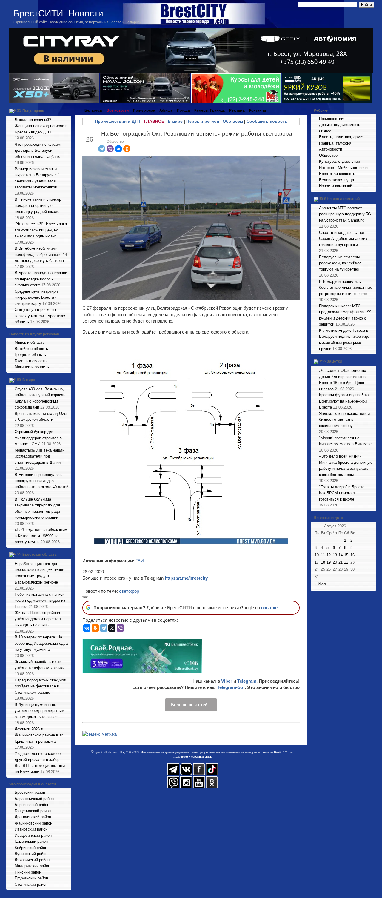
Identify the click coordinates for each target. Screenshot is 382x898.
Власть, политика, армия (341, 137)
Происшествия (332, 118)
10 (317, 555)
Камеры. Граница (209, 110)
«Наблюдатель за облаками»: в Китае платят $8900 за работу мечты (41, 535)
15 (346, 555)
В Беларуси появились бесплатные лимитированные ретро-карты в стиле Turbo (345, 287)
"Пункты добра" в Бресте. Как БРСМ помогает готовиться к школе (342, 493)
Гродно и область (30, 354)
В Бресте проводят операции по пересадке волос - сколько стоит (41, 279)
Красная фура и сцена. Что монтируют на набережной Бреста (344, 401)
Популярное (33, 111)
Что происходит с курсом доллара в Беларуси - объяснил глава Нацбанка (38, 150)
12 (328, 555)
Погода (183, 110)
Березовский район (32, 804)
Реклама (237, 110)
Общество (115, 141)
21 (340, 562)
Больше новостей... (191, 704)
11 (323, 555)
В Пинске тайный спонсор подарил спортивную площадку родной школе (38, 205)
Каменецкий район (31, 841)
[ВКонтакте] (118, 148)
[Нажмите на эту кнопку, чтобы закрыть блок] (67, 110)
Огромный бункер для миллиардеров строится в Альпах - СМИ (38, 437)
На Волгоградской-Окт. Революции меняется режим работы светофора (196, 134)
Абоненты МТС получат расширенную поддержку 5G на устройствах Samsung (345, 214)
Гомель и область (31, 361)
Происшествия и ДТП (117, 121)
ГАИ (139, 560)
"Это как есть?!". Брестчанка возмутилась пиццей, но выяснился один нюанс (41, 230)
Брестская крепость (337, 173)
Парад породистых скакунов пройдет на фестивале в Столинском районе (40, 686)
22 (346, 562)
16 (352, 555)
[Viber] (110, 148)
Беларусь (93, 110)
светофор (129, 591)
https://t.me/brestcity (186, 578)
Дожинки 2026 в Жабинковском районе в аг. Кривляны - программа (39, 735)
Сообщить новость (267, 121)
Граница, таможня (335, 143)
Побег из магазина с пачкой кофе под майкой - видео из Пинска (40, 600)
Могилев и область (32, 367)
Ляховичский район (32, 860)
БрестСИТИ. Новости (58, 13)
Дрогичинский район (33, 817)
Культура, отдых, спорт (340, 161)
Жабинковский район (33, 823)
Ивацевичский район (33, 835)
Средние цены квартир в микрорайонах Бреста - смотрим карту (37, 297)
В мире (28, 380)
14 (340, 555)
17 (317, 562)
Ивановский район (31, 829)
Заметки (334, 362)
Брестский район (30, 792)
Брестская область (39, 555)
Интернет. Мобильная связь (344, 167)
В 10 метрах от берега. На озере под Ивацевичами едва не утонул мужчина (41, 643)
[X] (111, 628)
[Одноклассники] (126, 148)
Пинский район (28, 872)
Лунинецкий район (31, 853)
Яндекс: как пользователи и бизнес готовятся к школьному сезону (344, 419)
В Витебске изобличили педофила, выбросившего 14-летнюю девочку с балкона (41, 254)
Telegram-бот (231, 687)
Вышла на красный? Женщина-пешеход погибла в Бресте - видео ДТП (41, 126)
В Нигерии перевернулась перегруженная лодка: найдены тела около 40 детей (41, 480)
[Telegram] (101, 148)
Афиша (165, 110)
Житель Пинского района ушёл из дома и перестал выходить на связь (38, 618)
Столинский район (31, 884)
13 (335, 555)
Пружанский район (31, 878)
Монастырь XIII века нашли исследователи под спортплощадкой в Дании (39, 456)
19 (328, 562)
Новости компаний (335, 186)
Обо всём (233, 121)
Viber (226, 681)
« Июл (320, 584)
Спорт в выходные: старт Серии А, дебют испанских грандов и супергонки (343, 238)
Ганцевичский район (33, 811)
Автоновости (330, 149)
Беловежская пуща (336, 180)
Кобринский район (31, 847)
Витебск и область (31, 348)
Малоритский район (32, 866)
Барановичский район (34, 798)
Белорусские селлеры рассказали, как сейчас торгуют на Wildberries (340, 263)
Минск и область (30, 342)
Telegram (246, 681)
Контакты (257, 110)
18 (323, 562)
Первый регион (202, 121)
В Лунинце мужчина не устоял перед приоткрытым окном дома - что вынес (39, 710)
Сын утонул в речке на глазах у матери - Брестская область (40, 315)
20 (335, 562)
